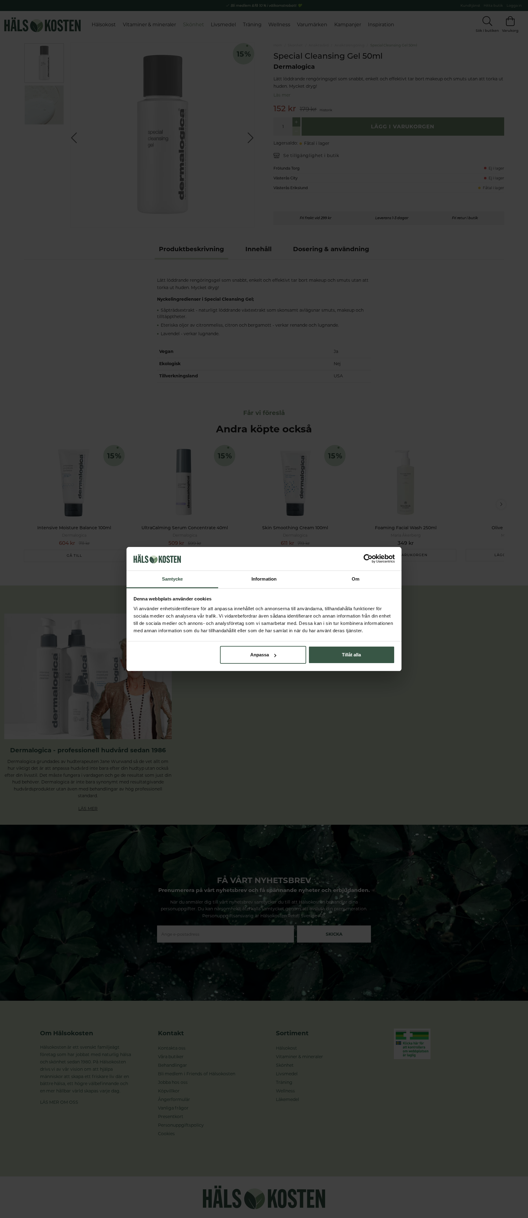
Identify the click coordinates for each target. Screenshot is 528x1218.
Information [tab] (264, 578)
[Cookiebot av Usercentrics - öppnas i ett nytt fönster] (368, 558)
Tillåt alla (351, 654)
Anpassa (259, 654)
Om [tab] (355, 578)
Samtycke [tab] (172, 578)
